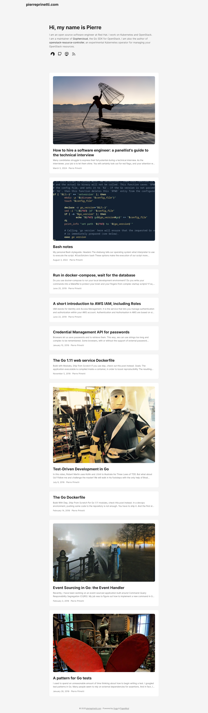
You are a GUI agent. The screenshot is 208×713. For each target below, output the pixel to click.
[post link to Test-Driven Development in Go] (104, 435)
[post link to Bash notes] (104, 221)
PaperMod (124, 708)
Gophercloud (80, 38)
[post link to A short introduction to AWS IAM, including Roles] (104, 310)
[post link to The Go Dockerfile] (104, 503)
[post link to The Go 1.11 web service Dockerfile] (104, 366)
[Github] (59, 54)
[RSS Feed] (73, 54)
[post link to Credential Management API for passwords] (104, 338)
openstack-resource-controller (66, 42)
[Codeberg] (52, 54)
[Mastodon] (66, 54)
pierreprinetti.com (42, 4)
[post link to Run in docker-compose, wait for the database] (104, 281)
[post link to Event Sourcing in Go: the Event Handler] (104, 563)
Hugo (115, 708)
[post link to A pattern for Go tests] (104, 653)
